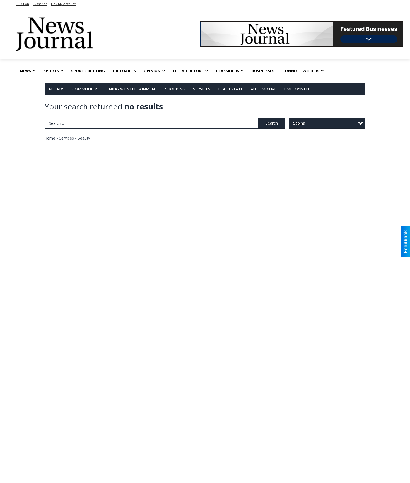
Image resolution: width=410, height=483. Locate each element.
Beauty (84, 138)
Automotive (263, 89)
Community (84, 89)
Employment (298, 89)
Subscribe (40, 4)
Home (50, 138)
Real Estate (230, 89)
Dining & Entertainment (131, 89)
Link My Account (63, 4)
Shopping (175, 89)
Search (272, 123)
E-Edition (22, 4)
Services (201, 89)
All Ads (56, 89)
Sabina (299, 123)
